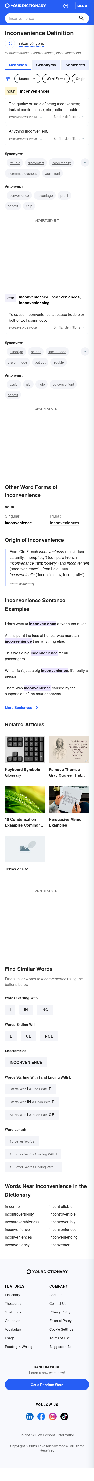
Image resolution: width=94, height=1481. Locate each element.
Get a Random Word (47, 1384)
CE (28, 1036)
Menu (82, 6)
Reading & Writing (18, 1346)
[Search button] (81, 18)
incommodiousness (22, 173)
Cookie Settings (61, 1329)
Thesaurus (13, 1303)
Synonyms (46, 65)
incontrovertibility (19, 1214)
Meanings (18, 65)
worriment (52, 173)
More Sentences (18, 707)
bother (36, 351)
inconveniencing (63, 1237)
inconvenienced (63, 1229)
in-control (13, 1206)
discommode (17, 362)
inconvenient (60, 1245)
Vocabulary (13, 1329)
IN (26, 1009)
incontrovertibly (62, 1221)
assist (14, 384)
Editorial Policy (60, 1320)
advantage (45, 195)
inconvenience (26, 1062)
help (29, 206)
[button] (66, 6)
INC (44, 1009)
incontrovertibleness (22, 1221)
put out (40, 362)
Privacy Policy (59, 1312)
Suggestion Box (61, 1346)
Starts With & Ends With (30, 1088)
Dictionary (12, 1294)
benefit (13, 206)
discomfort (36, 162)
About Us (56, 1294)
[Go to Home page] (25, 6)
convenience (19, 195)
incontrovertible (62, 1214)
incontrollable (61, 1206)
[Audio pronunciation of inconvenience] (10, 43)
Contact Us (57, 1303)
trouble (15, 162)
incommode (57, 351)
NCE (49, 1036)
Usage (10, 1337)
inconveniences (64, 522)
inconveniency (17, 1245)
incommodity (61, 162)
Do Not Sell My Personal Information (47, 1435)
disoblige (16, 351)
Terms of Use (59, 1337)
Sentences (75, 65)
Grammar (12, 1320)
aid (28, 384)
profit (64, 195)
